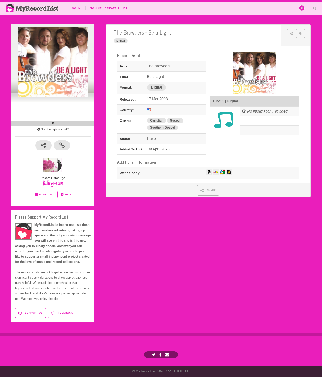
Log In (75, 8)
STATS (68, 194)
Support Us (33, 313)
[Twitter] (154, 355)
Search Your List (314, 8)
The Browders (128, 32)
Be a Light (159, 32)
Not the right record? (55, 129)
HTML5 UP (181, 371)
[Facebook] (161, 355)
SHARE (211, 190)
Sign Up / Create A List (108, 8)
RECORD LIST (46, 194)
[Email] (167, 355)
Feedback (65, 313)
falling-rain (53, 183)
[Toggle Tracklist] (52, 123)
